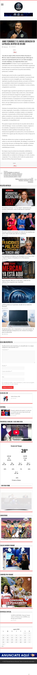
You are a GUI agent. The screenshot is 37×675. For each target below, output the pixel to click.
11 (7, 637)
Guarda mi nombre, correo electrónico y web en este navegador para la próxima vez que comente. (18, 383)
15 (25, 637)
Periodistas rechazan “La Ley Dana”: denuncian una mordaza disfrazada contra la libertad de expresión (16, 208)
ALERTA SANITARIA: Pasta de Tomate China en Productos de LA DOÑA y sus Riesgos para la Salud (20, 617)
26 (12, 642)
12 (12, 637)
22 (25, 640)
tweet (14, 50)
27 (16, 642)
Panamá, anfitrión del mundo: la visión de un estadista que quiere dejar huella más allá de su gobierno (18, 232)
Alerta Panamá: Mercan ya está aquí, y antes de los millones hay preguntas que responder (16, 281)
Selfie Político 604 (15, 396)
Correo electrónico (7, 371)
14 (20, 637)
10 (3, 637)
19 (12, 640)
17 (3, 640)
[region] (16, 501)
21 (20, 640)
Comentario (5, 349)
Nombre (4, 365)
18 (7, 640)
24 (3, 642)
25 (7, 642)
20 (16, 640)
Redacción (5, 46)
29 (25, 642)
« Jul (2, 646)
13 (16, 637)
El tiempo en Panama (16, 480)
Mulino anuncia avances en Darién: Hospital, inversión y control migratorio (24, 180)
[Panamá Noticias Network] (18, 6)
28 (20, 642)
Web (3, 377)
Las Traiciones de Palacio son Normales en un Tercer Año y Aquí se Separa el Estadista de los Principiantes (18, 257)
